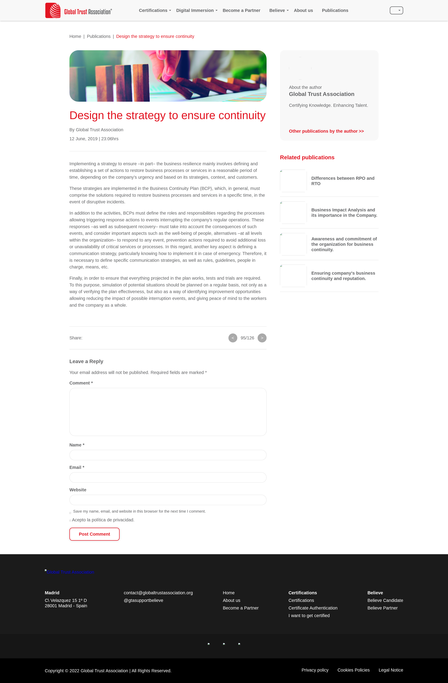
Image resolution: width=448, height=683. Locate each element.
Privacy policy (315, 669)
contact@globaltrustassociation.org (158, 592)
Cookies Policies (354, 669)
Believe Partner (383, 607)
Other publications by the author (323, 131)
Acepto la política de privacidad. (103, 519)
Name (76, 444)
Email (76, 467)
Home (75, 36)
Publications (335, 10)
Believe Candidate (385, 600)
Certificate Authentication (313, 607)
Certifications (153, 10)
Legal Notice (391, 669)
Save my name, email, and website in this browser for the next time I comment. (139, 511)
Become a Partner (241, 10)
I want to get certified (309, 615)
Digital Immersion (195, 10)
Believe (277, 10)
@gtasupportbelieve (143, 600)
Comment (81, 382)
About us (303, 10)
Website (77, 489)
